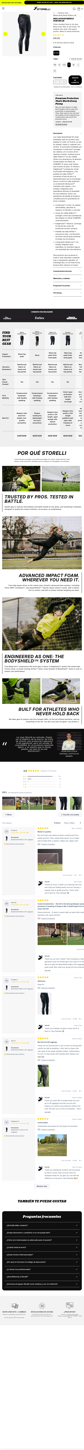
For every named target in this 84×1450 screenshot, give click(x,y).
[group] (42, 2)
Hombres (47, 1352)
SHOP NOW (21, 436)
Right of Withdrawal (9, 1385)
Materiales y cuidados (61, 278)
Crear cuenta (6, 1374)
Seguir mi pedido (8, 1380)
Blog (3, 1401)
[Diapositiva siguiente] (80, 803)
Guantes (47, 1361)
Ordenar (57, 823)
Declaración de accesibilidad (12, 1409)
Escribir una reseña (72, 815)
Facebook (47, 1385)
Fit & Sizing (57, 293)
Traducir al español (48, 844)
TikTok (46, 1382)
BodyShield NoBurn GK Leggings (22, 839)
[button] (73, 8)
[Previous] (5, 34)
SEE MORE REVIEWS (61, 124)
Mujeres (47, 1355)
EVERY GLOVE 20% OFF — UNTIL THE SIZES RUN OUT (54, 2)
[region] (42, 803)
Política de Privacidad (9, 1407)
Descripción (57, 133)
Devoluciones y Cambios (10, 1377)
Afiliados (47, 1377)
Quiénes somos (7, 1398)
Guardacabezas (49, 1363)
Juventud (47, 1358)
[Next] (43, 34)
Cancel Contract (7, 1382)
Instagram (47, 1380)
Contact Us (6, 1412)
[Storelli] (42, 8)
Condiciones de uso (8, 1404)
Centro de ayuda (72, 1314)
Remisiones (48, 1374)
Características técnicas (62, 271)
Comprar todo (63, 13)
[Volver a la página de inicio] (54, 13)
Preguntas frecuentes (61, 286)
